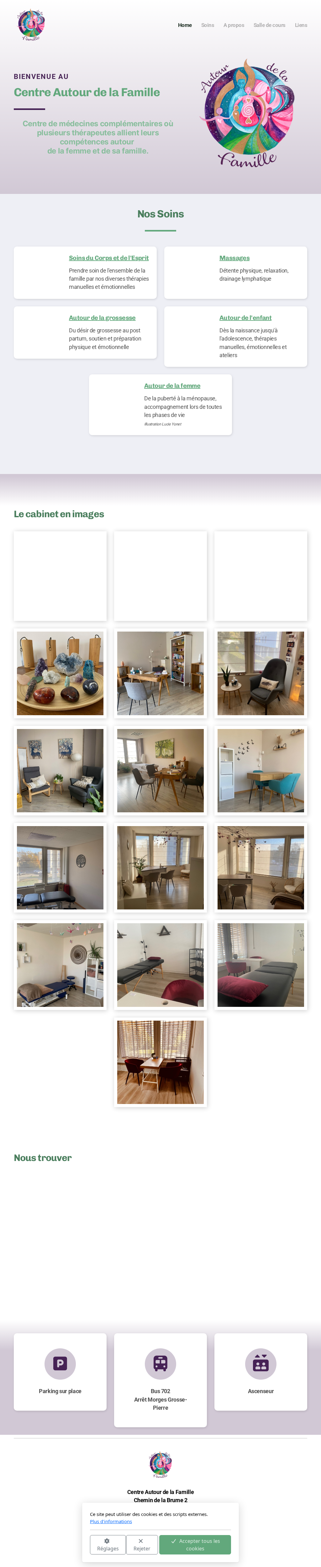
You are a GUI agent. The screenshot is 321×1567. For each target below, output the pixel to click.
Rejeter (142, 1548)
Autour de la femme (172, 385)
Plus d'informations (111, 1521)
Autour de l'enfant (245, 317)
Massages (234, 258)
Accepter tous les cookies (199, 1545)
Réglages (108, 1548)
